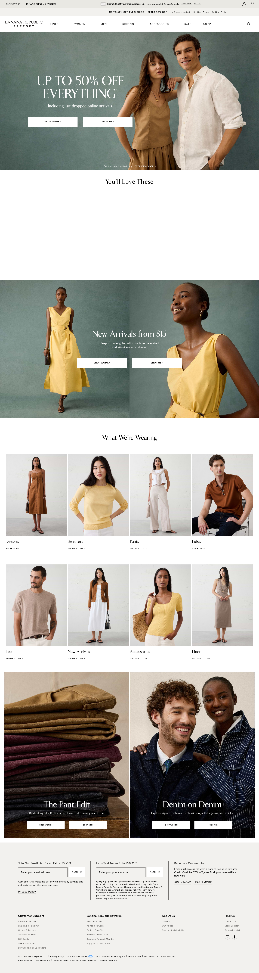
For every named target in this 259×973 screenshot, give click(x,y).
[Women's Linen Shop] (223, 612)
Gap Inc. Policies (108, 960)
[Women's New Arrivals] (129, 349)
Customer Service (27, 921)
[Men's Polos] (223, 502)
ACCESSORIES (159, 24)
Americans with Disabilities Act (34, 960)
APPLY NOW (186, 4)
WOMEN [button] (73, 548)
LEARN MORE (203, 882)
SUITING (128, 24)
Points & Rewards (95, 926)
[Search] (249, 24)
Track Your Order (27, 934)
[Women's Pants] (160, 502)
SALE (187, 24)
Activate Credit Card (97, 934)
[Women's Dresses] (36, 502)
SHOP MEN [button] (108, 121)
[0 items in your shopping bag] (252, 4)
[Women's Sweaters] (98, 502)
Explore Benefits (95, 930)
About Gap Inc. (168, 956)
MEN (104, 24)
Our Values (167, 926)
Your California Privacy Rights (110, 956)
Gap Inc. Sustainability (173, 930)
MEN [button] (83, 548)
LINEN (54, 24)
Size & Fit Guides (27, 943)
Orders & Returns (27, 930)
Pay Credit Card (94, 921)
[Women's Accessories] (160, 612)
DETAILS (197, 4)
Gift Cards (23, 939)
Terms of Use (134, 956)
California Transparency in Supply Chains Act (75, 960)
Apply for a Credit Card (98, 943)
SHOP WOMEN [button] (53, 121)
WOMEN (79, 24)
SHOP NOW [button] (12, 548)
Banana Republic (233, 930)
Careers (166, 921)
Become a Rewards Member (101, 939)
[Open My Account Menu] (244, 4)
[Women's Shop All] (129, 101)
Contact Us (230, 921)
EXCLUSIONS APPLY (145, 166)
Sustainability (151, 956)
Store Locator (232, 926)
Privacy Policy (27, 891)
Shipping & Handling (28, 926)
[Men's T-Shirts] (36, 612)
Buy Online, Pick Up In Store (32, 948)
